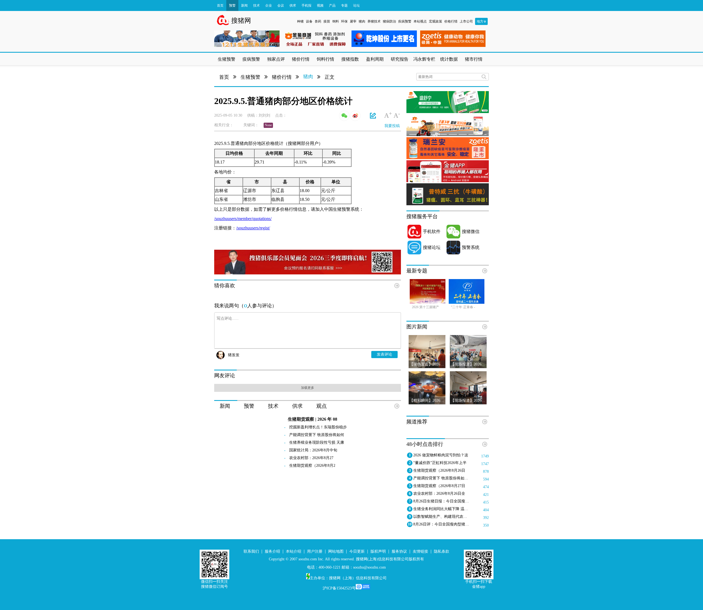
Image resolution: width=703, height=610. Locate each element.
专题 (344, 5)
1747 (485, 464)
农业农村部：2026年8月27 (311, 458)
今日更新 (357, 551)
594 (486, 479)
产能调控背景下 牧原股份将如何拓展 (442, 478)
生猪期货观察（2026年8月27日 (439, 486)
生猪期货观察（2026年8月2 (312, 465)
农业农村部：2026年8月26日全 (439, 493)
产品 (332, 5)
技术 (256, 5)
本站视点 (420, 21)
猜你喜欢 (224, 285)
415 (486, 502)
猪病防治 (389, 21)
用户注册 (314, 551)
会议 (280, 5)
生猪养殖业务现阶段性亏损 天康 (316, 442)
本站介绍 (293, 551)
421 (486, 495)
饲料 (335, 21)
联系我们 (251, 551)
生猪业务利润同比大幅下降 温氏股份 (442, 509)
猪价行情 (282, 77)
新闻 (244, 5)
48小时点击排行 (424, 444)
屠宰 (353, 21)
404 (486, 510)
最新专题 (416, 271)
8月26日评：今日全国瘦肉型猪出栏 (442, 524)
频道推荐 (416, 422)
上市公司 (466, 21)
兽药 (318, 21)
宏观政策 (435, 21)
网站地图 (336, 551)
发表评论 (384, 354)
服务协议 (399, 551)
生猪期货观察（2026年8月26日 (439, 470)
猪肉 (362, 21)
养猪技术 (374, 21)
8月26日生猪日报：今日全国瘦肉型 (442, 501)
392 (486, 518)
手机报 (306, 5)
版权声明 (378, 551)
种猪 (300, 21)
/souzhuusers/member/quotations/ (243, 218)
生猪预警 (250, 77)
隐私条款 (441, 551)
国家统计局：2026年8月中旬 (313, 450)
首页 (220, 5)
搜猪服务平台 (422, 216)
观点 (321, 406)
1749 (485, 456)
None (268, 125)
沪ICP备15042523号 (339, 588)
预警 (232, 5)
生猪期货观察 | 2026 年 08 (312, 419)
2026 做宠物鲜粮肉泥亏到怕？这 (440, 455)
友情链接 (420, 551)
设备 (309, 21)
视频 (320, 5)
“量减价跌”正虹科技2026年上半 (440, 463)
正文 (329, 77)
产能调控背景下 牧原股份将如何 (316, 435)
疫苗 (326, 21)
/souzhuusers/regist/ (253, 228)
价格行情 (450, 21)
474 (486, 487)
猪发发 (233, 355)
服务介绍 (272, 551)
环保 (344, 21)
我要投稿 (392, 126)
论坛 (356, 5)
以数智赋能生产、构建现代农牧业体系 (442, 517)
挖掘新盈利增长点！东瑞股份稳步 (318, 427)
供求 (292, 5)
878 (486, 472)
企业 (268, 5)
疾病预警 (404, 21)
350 (486, 525)
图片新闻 (416, 327)
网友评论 (224, 375)
